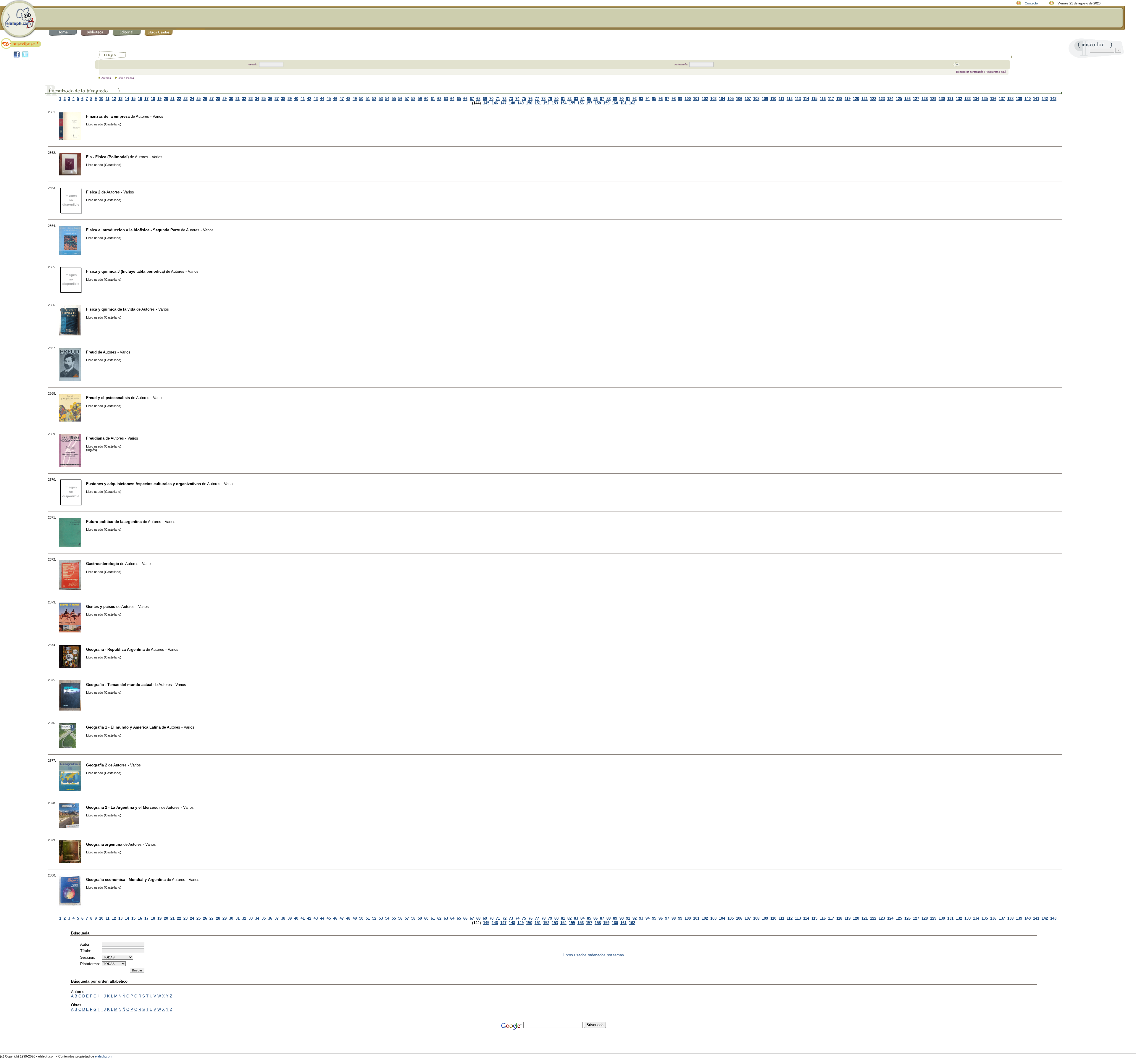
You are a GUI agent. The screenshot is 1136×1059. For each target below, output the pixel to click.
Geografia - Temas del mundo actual (119, 684)
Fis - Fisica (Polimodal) (107, 157)
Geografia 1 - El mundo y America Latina (123, 727)
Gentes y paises (100, 606)
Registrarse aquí (996, 71)
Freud (91, 352)
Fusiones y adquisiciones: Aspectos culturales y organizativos (143, 484)
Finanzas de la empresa (108, 116)
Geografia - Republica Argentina (115, 649)
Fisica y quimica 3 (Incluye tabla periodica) (125, 271)
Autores (106, 78)
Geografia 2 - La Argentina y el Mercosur (123, 807)
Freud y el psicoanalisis (108, 397)
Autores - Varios (149, 116)
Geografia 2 (96, 765)
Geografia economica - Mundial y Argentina (126, 879)
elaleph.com (103, 1056)
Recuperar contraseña (969, 71)
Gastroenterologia (102, 563)
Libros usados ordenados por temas (593, 955)
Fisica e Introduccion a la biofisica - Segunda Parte (133, 230)
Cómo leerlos (126, 78)
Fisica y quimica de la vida (110, 309)
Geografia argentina (104, 844)
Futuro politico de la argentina (114, 521)
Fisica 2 (93, 192)
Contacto (1031, 3)
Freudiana (95, 438)
